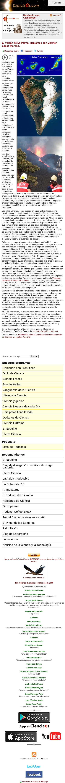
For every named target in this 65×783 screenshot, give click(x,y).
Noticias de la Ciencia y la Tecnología (27, 544)
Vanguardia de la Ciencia (19, 390)
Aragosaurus (11, 489)
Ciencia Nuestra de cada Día (21, 406)
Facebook (28, 51)
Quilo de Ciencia (13, 373)
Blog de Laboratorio (15, 533)
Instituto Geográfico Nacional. (46, 331)
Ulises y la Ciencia (14, 395)
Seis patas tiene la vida (18, 412)
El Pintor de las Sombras (19, 522)
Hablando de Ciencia (16, 500)
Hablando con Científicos (31, 16)
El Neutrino (10, 428)
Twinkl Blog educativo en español (24, 517)
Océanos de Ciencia (16, 417)
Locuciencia (10, 539)
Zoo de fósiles (12, 384)
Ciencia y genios (13, 401)
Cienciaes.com (19, 7)
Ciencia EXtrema (13, 423)
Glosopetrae (11, 506)
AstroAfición (10, 528)
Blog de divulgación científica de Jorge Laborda (28, 466)
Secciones (58, 3)
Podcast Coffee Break (17, 511)
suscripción (57, 15)
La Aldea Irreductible (16, 478)
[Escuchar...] (5, 57)
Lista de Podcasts (14, 446)
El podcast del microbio (18, 495)
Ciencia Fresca (12, 378)
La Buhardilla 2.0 (13, 484)
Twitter (40, 51)
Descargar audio (11, 51)
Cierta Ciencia (12, 434)
